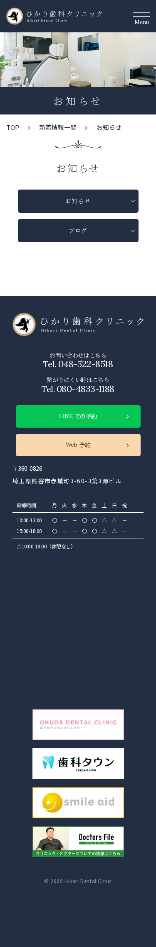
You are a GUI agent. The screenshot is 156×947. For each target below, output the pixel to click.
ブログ (78, 230)
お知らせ (78, 201)
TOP (12, 127)
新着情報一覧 (58, 127)
